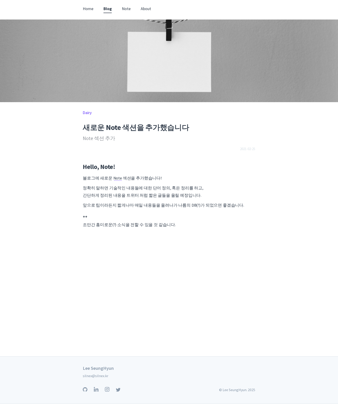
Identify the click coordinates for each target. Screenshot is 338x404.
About (146, 8)
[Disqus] (169, 297)
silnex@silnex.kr (95, 375)
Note (126, 8)
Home (88, 8)
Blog (107, 8)
